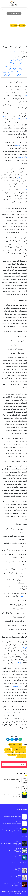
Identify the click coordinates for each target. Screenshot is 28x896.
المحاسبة (21, 596)
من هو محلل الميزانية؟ (17, 63)
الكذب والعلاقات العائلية (15, 870)
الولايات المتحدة (22, 648)
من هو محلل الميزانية (9, 752)
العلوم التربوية (22, 25)
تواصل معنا (18, 893)
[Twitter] (14, 13)
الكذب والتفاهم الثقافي (15, 877)
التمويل (24, 95)
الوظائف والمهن (14, 25)
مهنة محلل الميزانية (12, 754)
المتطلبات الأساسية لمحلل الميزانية (13, 72)
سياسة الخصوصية (11, 893)
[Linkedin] (11, 13)
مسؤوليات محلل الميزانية (16, 69)
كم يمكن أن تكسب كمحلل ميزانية (19, 749)
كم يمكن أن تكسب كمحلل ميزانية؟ (13, 75)
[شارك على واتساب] (20, 739)
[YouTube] (18, 13)
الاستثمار (17, 145)
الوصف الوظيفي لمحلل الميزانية (14, 66)
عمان (8, 712)
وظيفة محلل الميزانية (21, 757)
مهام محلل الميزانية (21, 754)
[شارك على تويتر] (12, 739)
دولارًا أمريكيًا (18, 663)
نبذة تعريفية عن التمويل (17, 60)
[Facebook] (16, 13)
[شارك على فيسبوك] (16, 739)
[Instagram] (9, 13)
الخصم (24, 190)
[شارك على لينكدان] (8, 739)
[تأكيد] (2, 9)
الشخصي (17, 119)
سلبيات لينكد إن (17, 857)
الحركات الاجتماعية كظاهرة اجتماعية (13, 787)
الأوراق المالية (22, 157)
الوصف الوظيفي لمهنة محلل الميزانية (18, 746)
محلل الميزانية (7, 749)
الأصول (18, 177)
